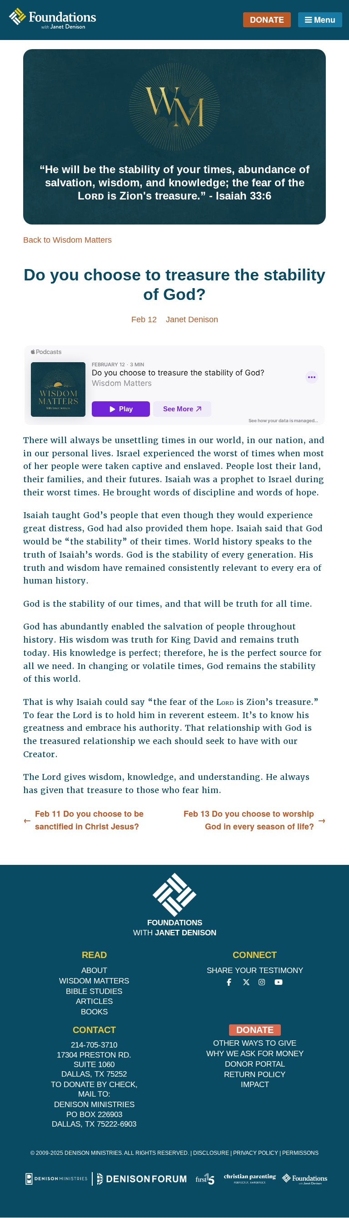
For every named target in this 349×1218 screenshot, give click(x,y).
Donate (267, 19)
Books (94, 1012)
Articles (94, 1001)
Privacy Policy (255, 1153)
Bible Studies (94, 991)
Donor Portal (255, 1064)
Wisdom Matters (94, 981)
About (94, 970)
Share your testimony (255, 970)
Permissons (300, 1153)
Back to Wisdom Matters (67, 240)
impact (255, 1084)
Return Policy (254, 1074)
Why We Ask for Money (255, 1053)
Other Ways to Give (254, 1043)
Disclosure (211, 1153)
